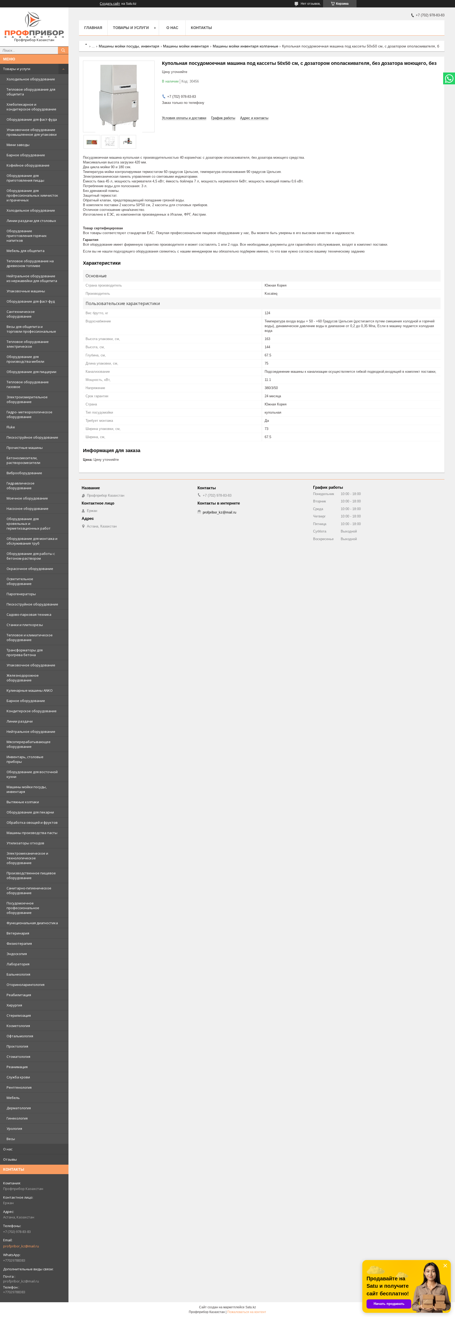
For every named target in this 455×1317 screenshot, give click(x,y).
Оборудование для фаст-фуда (32, 119)
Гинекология (17, 1118)
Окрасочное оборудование (30, 568)
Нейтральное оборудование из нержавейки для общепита (32, 278)
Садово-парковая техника (29, 614)
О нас (7, 1149)
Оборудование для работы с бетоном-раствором (31, 556)
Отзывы (10, 1159)
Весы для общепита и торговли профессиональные (31, 329)
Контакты (201, 28)
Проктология (17, 1046)
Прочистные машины (25, 447)
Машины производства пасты (32, 832)
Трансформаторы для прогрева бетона (25, 652)
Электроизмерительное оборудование (27, 399)
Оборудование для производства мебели (25, 359)
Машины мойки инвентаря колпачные (245, 46)
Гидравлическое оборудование (20, 485)
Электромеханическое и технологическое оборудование (27, 858)
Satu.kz (250, 1307)
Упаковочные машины (26, 291)
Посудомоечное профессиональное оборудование (23, 908)
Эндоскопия (17, 953)
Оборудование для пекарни (30, 812)
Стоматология (18, 1056)
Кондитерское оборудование (32, 711)
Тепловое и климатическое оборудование (30, 637)
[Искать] (63, 50)
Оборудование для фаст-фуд (31, 301)
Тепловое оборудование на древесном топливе (30, 263)
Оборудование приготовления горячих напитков (27, 236)
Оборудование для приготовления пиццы (25, 178)
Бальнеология (18, 974)
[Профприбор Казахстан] (34, 24)
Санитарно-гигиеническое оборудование (29, 890)
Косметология (18, 1025)
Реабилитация (19, 994)
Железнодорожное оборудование (23, 677)
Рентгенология (19, 1087)
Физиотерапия (19, 943)
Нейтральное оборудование (31, 731)
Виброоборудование (24, 473)
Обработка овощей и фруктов (32, 822)
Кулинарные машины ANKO (30, 690)
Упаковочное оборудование (31, 665)
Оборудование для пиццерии (31, 371)
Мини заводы (18, 144)
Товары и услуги (16, 68)
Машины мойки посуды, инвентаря (27, 789)
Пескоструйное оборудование (32, 437)
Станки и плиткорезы (25, 624)
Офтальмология (20, 1036)
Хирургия (14, 1005)
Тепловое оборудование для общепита (31, 91)
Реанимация (17, 1066)
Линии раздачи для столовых (31, 220)
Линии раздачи (20, 721)
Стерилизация (19, 1015)
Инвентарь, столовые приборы (25, 759)
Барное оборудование (26, 155)
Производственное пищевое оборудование (31, 875)
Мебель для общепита (25, 250)
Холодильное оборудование (31, 79)
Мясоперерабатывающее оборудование (29, 744)
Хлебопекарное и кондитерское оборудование (31, 107)
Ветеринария (18, 933)
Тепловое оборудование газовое (28, 384)
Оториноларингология (25, 984)
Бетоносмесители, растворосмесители (23, 460)
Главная (93, 28)
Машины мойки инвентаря (186, 46)
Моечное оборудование (27, 498)
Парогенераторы (21, 594)
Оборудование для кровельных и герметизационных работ (29, 523)
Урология (14, 1128)
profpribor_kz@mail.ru (21, 1246)
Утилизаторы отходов (25, 843)
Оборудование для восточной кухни (32, 774)
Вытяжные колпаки (23, 802)
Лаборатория (18, 964)
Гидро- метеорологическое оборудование (29, 414)
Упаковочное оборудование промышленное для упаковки (32, 132)
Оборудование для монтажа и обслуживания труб (32, 541)
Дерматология (19, 1108)
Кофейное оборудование (28, 165)
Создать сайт (110, 4)
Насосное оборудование (27, 508)
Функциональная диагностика (32, 923)
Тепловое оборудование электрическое (28, 344)
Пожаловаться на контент (246, 1312)
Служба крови (18, 1077)
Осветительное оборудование (20, 581)
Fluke (11, 427)
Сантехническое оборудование (21, 314)
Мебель (13, 1097)
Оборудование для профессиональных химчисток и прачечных (32, 195)
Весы (11, 1138)
